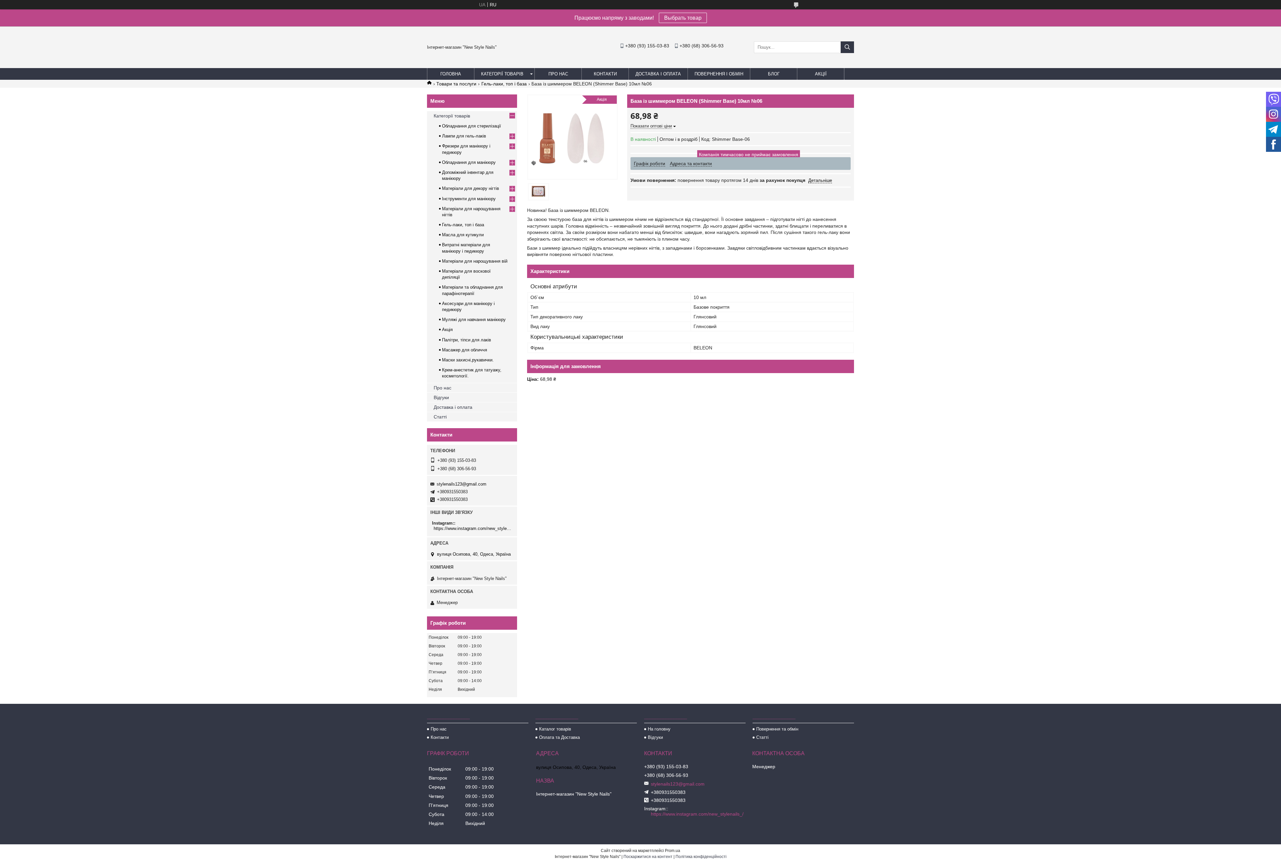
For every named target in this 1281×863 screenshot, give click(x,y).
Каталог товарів (555, 729)
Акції (821, 73)
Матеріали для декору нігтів (470, 188)
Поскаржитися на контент (648, 856)
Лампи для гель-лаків (464, 135)
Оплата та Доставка (559, 737)
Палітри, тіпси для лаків (466, 339)
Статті (440, 416)
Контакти (605, 73)
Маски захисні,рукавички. (468, 359)
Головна (450, 73)
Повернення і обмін (719, 73)
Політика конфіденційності (701, 856)
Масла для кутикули (463, 234)
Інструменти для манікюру (469, 198)
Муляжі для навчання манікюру (474, 319)
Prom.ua (672, 850)
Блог (774, 73)
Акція (447, 329)
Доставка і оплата (658, 73)
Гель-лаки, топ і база (504, 83)
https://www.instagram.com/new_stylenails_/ (473, 528)
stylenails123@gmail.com (461, 484)
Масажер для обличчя (464, 349)
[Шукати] (847, 47)
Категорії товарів (502, 73)
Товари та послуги (456, 83)
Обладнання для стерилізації (471, 125)
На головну (659, 729)
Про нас (558, 73)
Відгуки (441, 397)
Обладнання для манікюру (469, 162)
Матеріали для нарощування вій (474, 261)
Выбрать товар (683, 18)
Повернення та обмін (777, 729)
